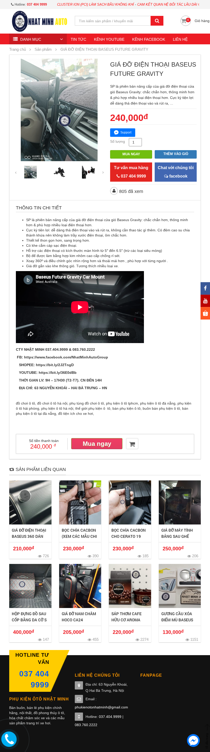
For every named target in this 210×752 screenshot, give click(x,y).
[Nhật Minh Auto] (39, 21)
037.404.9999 (110, 717)
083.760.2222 (86, 725)
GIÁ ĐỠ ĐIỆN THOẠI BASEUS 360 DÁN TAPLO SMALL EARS (30, 536)
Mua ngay (131, 154)
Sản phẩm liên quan (41, 469)
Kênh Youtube (109, 39)
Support (125, 132)
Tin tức (78, 39)
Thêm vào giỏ (175, 154)
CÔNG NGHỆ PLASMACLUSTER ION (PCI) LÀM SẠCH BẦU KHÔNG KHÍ (59, 4)
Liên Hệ (180, 39)
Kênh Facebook (148, 39)
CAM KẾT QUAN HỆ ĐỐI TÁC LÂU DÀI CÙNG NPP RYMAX (163, 4)
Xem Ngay (30, 502)
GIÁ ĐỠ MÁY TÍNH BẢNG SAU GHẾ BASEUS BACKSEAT (179, 536)
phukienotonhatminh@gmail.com (101, 707)
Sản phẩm (43, 49)
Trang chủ (17, 49)
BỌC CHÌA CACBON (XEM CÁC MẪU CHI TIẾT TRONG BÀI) (79, 536)
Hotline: (30, 4)
